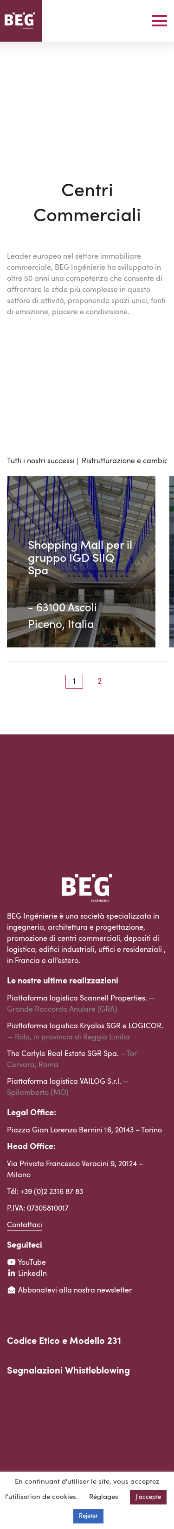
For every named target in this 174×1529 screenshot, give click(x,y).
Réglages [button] (103, 1497)
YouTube (31, 1263)
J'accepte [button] (148, 1497)
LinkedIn (31, 1274)
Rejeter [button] (88, 1516)
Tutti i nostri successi (41, 461)
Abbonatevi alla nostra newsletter (74, 1290)
